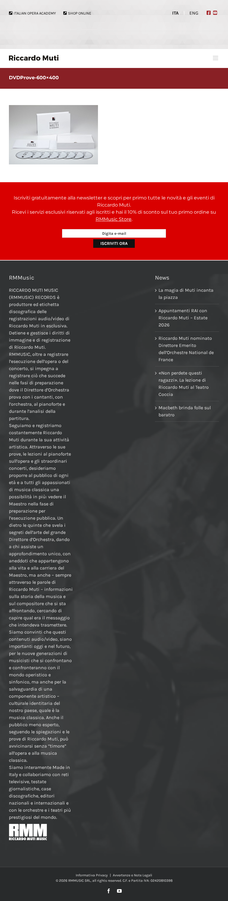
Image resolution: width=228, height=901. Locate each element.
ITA (175, 13)
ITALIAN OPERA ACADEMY (35, 13)
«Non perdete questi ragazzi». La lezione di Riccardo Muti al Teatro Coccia (184, 383)
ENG (193, 13)
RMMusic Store (114, 219)
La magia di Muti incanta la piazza (186, 293)
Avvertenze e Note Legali (132, 875)
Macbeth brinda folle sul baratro (185, 411)
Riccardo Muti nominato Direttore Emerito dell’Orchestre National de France (186, 348)
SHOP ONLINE (79, 13)
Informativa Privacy (92, 875)
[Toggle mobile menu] (216, 58)
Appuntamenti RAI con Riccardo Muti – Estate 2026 (183, 318)
